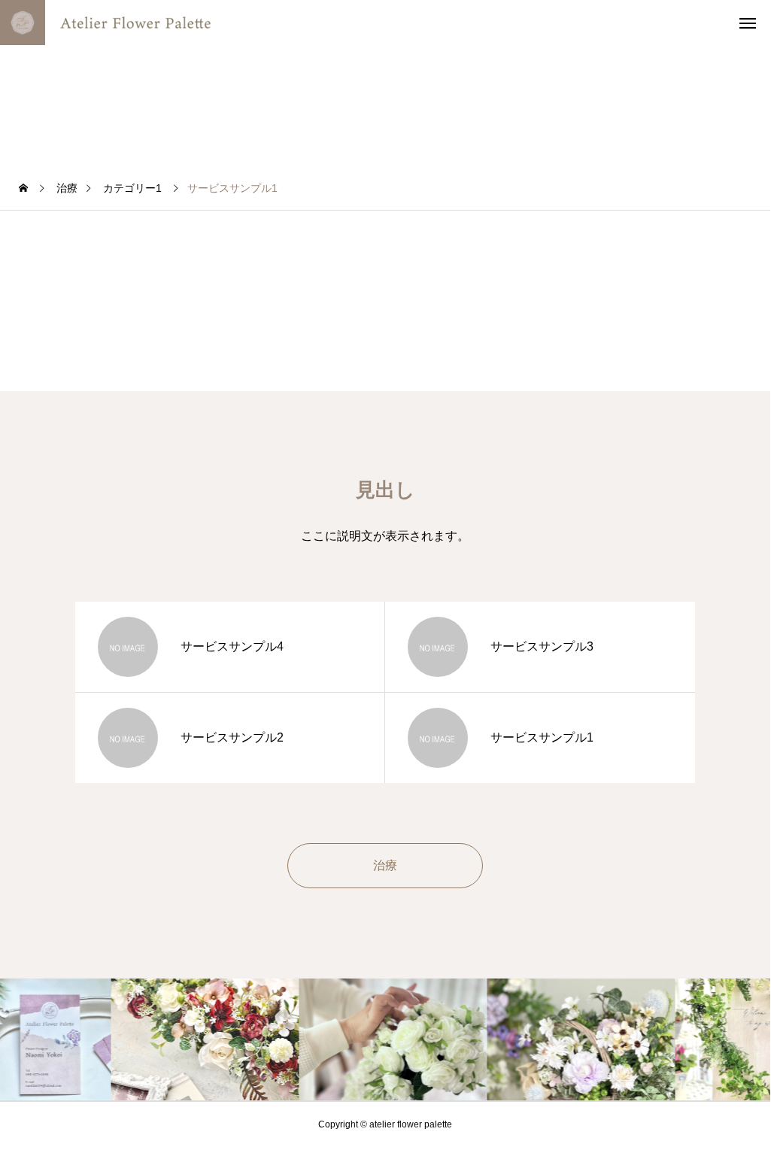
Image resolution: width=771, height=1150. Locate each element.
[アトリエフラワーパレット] (131, 22)
